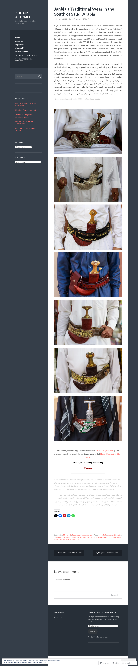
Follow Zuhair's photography (102, 612)
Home (17, 37)
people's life (88, 537)
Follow (92, 631)
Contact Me (20, 48)
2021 (100, 535)
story (119, 537)
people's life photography (75, 537)
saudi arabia (102, 537)
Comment (114, 595)
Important (19, 44)
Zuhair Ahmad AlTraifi (79, 19)
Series (89, 535)
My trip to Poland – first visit (25, 110)
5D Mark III (67, 535)
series (109, 537)
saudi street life (21, 52)
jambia (114, 535)
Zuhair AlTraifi (22, 15)
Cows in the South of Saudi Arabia (69, 553)
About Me (19, 41)
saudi (95, 537)
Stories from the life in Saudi (26, 55)
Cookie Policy (42, 662)
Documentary (77, 535)
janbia (119, 535)
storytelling (66, 539)
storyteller (58, 539)
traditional (75, 539)
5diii (104, 535)
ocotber (62, 537)
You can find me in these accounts (24, 60)
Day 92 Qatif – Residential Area (107, 553)
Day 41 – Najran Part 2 (104, 450)
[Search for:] (28, 76)
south (114, 537)
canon (109, 535)
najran (84, 535)
